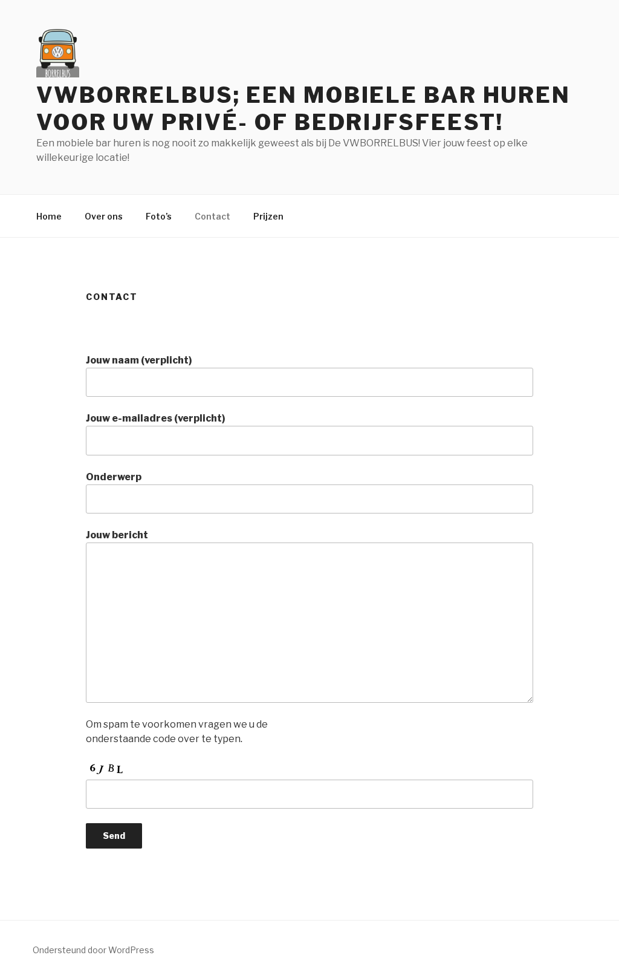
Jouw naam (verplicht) (139, 360)
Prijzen (268, 216)
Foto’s (159, 216)
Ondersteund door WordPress (93, 950)
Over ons (104, 216)
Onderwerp (113, 477)
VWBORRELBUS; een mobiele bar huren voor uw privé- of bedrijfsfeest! (303, 108)
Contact (212, 216)
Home (49, 216)
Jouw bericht (117, 535)
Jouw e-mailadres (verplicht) (155, 418)
